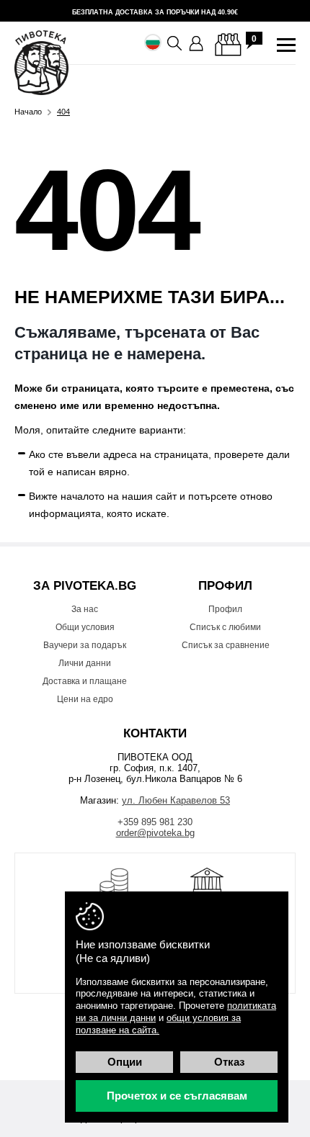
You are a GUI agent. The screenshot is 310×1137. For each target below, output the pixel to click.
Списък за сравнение (226, 645)
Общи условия (85, 627)
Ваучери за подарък (84, 645)
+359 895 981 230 (155, 822)
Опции (124, 1062)
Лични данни (84, 663)
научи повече (155, 11)
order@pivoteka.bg (155, 832)
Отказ (229, 1062)
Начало (28, 112)
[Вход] (196, 44)
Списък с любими (225, 627)
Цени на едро (85, 699)
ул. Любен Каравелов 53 (176, 800)
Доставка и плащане (85, 681)
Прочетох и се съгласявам (177, 1095)
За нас (84, 609)
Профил (225, 609)
